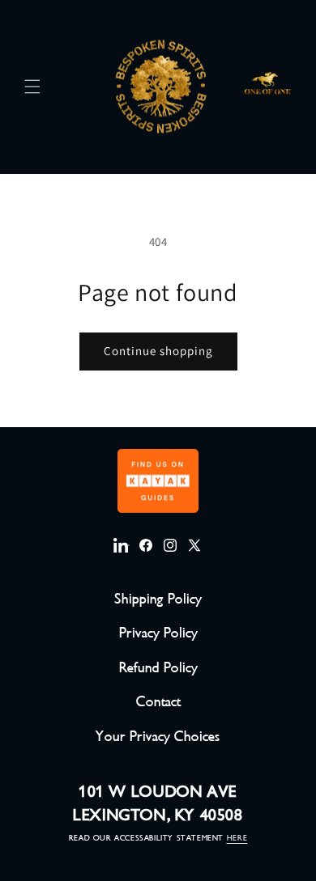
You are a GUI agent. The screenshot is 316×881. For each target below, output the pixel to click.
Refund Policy (158, 667)
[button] (32, 86)
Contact (158, 701)
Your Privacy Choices (158, 736)
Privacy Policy (158, 633)
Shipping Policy (158, 599)
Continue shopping (158, 350)
